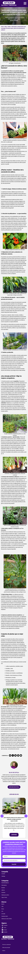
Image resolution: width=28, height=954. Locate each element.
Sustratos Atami (4, 916)
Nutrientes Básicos (5, 882)
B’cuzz (2, 908)
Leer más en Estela (14, 787)
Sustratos (3, 892)
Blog (6, 26)
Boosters (3, 887)
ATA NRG (3, 913)
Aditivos (3, 890)
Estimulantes (4, 885)
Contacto (3, 873)
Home (2, 26)
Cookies (3, 950)
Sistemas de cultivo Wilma (6, 918)
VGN (2, 906)
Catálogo (3, 876)
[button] (10, 755)
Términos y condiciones (6, 944)
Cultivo (9, 26)
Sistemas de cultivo (5, 895)
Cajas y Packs (4, 897)
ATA (2, 911)
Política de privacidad (6, 947)
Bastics (2, 904)
